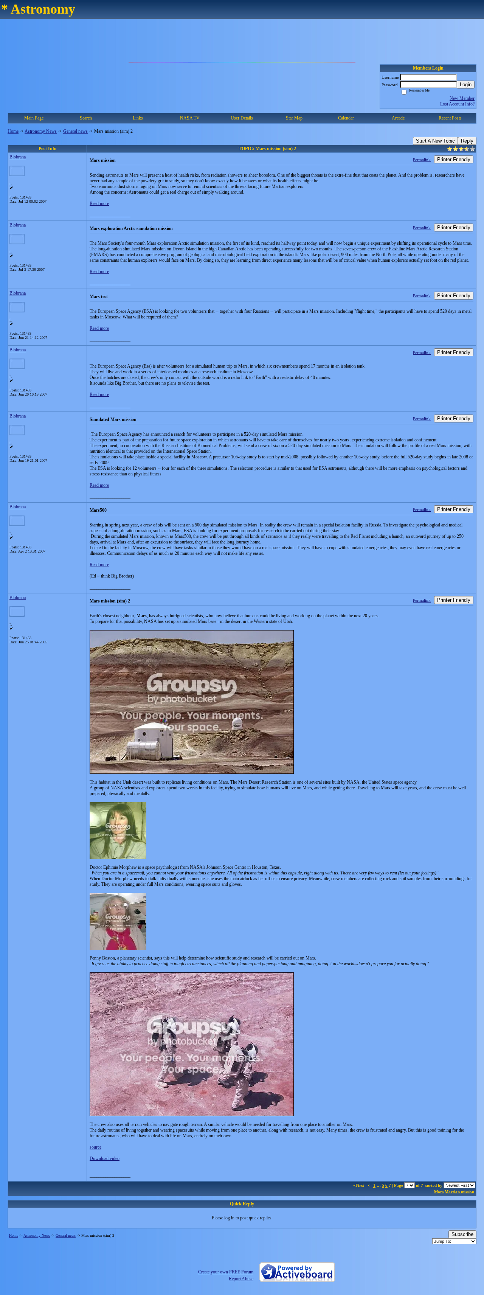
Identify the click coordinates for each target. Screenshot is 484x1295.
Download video (104, 1158)
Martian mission (459, 1191)
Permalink (422, 159)
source (95, 1147)
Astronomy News (41, 131)
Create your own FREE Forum (225, 1272)
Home (13, 131)
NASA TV (190, 118)
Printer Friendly (453, 159)
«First (359, 1185)
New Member (462, 98)
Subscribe (462, 1234)
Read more (99, 203)
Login (466, 84)
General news (75, 131)
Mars (439, 1191)
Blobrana (17, 157)
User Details (242, 118)
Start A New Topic (435, 141)
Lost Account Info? (457, 104)
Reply (467, 141)
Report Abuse (241, 1278)
